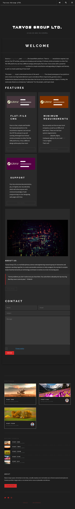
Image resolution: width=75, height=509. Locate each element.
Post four (10, 423)
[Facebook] (8, 497)
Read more (21, 149)
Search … (66, 2)
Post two (16, 446)
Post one (10, 399)
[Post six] (7, 462)
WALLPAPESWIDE (37, 502)
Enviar (9, 352)
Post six (16, 461)
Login (60, 2)
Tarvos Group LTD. (12, 2)
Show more (11, 485)
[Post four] (20, 414)
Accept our (17, 348)
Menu (72, 2)
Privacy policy (20, 348)
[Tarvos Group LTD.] (37, 17)
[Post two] (7, 448)
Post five (45, 399)
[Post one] (20, 390)
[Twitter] (5, 497)
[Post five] (55, 390)
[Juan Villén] (67, 400)
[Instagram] (11, 497)
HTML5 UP (25, 502)
